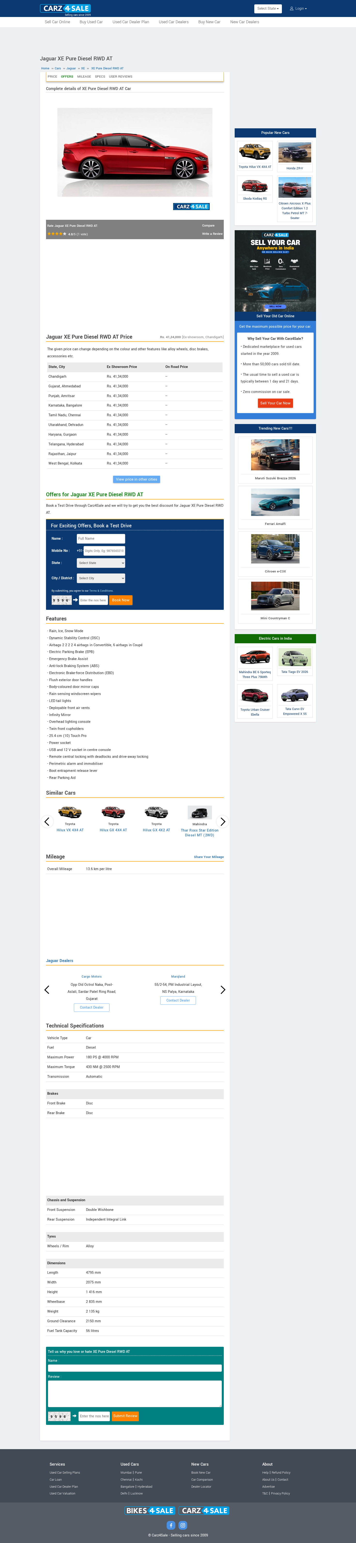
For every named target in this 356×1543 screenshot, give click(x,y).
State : (57, 562)
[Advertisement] (178, 40)
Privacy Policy (280, 1493)
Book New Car (200, 1472)
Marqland (178, 976)
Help (265, 1472)
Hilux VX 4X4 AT (70, 830)
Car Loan (56, 1480)
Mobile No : (61, 550)
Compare (208, 225)
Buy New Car (209, 22)
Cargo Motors (92, 976)
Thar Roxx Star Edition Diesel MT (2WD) (200, 833)
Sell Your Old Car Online (275, 316)
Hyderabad (145, 1487)
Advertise (268, 1487)
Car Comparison (202, 1480)
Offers (67, 76)
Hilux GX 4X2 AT (156, 830)
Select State (267, 8)
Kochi (139, 1480)
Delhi (124, 1493)
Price (52, 76)
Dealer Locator (201, 1487)
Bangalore (127, 1487)
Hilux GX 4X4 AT (113, 830)
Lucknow (137, 1493)
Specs (100, 76)
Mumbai (126, 1472)
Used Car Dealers (174, 22)
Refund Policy (281, 1472)
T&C (265, 1493)
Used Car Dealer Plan (131, 22)
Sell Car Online (57, 22)
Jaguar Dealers (59, 960)
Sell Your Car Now (275, 403)
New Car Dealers (244, 22)
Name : (57, 538)
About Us (268, 1480)
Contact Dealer (91, 1007)
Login (299, 8)
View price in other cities (136, 479)
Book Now (121, 600)
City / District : (63, 578)
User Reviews (120, 76)
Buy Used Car (91, 22)
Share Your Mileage (209, 857)
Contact (283, 1480)
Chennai (126, 1480)
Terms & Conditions (101, 591)
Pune (138, 1472)
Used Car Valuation (62, 1493)
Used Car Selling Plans (65, 1472)
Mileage (84, 76)
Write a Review (212, 234)
